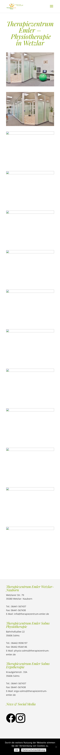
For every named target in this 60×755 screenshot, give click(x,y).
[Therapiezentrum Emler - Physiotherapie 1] (30, 125)
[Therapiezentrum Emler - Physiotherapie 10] (30, 291)
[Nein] (56, 746)
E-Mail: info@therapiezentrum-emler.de (27, 613)
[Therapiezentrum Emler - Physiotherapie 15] (30, 450)
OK (16, 750)
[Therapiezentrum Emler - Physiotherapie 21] (30, 212)
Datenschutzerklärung (33, 750)
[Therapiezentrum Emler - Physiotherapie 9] (30, 252)
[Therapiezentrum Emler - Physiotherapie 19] (30, 489)
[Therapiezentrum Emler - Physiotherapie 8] (30, 331)
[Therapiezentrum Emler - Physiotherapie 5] (30, 529)
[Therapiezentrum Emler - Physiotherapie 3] (30, 85)
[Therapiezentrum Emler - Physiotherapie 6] (30, 173)
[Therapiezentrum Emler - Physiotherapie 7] (30, 133)
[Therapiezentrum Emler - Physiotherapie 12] (30, 370)
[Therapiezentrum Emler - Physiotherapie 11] (30, 410)
